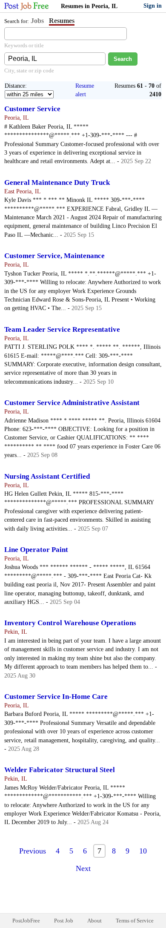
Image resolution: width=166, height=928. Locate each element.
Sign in (152, 6)
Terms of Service (135, 920)
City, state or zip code (29, 70)
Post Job (63, 920)
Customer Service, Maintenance (54, 256)
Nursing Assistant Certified (47, 476)
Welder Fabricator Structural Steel (59, 770)
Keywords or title (24, 45)
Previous (32, 851)
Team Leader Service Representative (62, 329)
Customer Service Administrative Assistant (72, 403)
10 (143, 851)
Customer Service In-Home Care (56, 696)
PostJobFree (26, 920)
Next (83, 868)
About (94, 920)
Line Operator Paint (36, 550)
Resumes (61, 20)
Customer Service (32, 109)
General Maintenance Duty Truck (57, 182)
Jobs (37, 20)
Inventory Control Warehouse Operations (70, 623)
